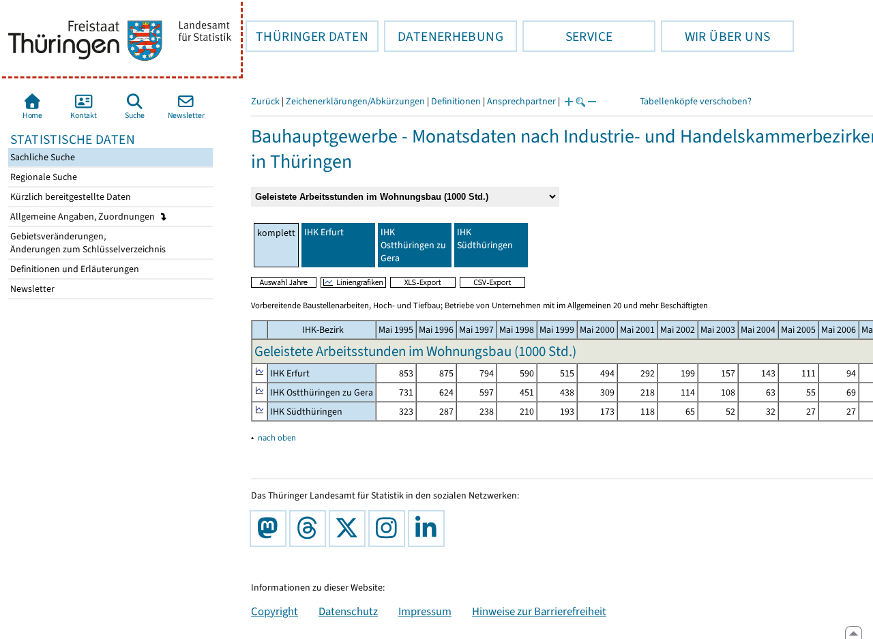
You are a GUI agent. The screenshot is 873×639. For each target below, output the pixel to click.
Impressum (425, 611)
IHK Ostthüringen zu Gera (413, 245)
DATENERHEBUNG (443, 36)
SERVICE (567, 36)
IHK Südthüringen (485, 239)
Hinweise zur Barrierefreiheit (539, 611)
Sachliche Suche (41, 157)
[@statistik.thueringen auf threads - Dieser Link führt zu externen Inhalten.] (310, 528)
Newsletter (31, 288)
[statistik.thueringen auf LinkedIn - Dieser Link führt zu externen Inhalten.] (429, 528)
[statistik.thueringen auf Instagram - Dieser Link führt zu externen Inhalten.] (389, 528)
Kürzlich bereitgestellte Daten (69, 196)
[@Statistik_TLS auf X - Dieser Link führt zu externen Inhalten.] (350, 528)
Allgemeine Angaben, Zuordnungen (83, 216)
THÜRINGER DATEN (307, 36)
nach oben (277, 437)
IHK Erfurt (324, 232)
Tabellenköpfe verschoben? (696, 101)
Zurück (265, 101)
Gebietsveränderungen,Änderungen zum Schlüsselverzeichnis (87, 243)
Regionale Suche (42, 176)
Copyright (274, 611)
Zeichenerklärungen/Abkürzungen (355, 101)
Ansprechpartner (521, 101)
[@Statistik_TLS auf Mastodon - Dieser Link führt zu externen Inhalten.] (271, 528)
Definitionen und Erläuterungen (73, 269)
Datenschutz (348, 611)
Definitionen (456, 101)
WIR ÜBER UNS (715, 36)
